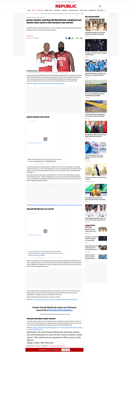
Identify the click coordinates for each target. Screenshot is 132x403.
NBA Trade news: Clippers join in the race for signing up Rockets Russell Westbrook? (55, 299)
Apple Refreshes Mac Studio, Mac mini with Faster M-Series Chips (91, 248)
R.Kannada (73, 1)
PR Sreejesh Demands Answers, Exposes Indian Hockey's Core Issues (95, 198)
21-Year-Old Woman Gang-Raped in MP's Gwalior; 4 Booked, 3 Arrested (95, 115)
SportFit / (30, 13)
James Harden (39, 163)
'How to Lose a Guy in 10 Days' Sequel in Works (95, 178)
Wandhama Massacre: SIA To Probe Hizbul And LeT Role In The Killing (95, 33)
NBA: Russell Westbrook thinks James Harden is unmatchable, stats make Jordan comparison (57, 205)
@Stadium (67, 310)
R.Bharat (64, 1)
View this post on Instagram (34, 142)
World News (88, 138)
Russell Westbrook (39, 257)
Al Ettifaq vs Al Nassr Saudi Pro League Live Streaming (96, 54)
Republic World (58, 1)
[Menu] (99, 6)
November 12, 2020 (65, 314)
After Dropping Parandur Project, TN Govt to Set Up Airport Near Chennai (95, 219)
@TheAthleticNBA (55, 310)
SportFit (28, 38)
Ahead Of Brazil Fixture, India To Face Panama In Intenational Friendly (95, 74)
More (102, 10)
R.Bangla (68, 1)
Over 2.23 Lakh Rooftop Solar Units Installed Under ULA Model (95, 94)
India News (87, 36)
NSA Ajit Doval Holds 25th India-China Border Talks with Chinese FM (95, 135)
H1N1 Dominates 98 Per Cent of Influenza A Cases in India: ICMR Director (94, 157)
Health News (88, 161)
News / (26, 13)
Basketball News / (36, 13)
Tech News (87, 251)
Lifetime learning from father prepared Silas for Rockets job (48, 83)
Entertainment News (89, 181)
